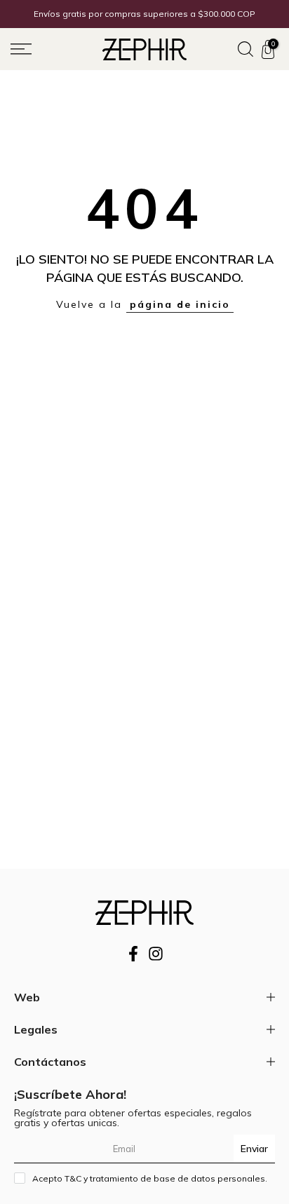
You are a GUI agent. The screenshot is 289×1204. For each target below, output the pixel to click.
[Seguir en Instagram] (155, 958)
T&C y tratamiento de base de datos (140, 1178)
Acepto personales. (149, 1178)
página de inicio (180, 304)
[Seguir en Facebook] (133, 958)
